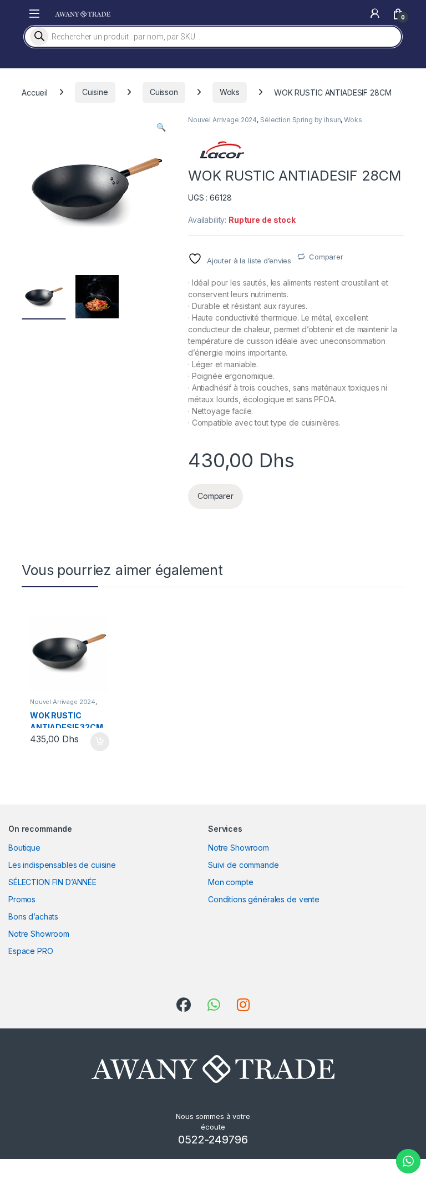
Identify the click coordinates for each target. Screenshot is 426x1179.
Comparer (326, 256)
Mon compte (230, 882)
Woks (230, 92)
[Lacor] (221, 150)
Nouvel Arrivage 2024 (222, 120)
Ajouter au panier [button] (96, 741)
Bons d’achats (33, 916)
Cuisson (164, 92)
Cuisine (95, 92)
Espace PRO (30, 951)
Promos (22, 899)
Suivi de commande (243, 865)
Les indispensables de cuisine (62, 865)
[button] (161, 127)
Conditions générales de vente (264, 899)
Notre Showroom (38, 933)
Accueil (35, 92)
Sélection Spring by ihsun (300, 120)
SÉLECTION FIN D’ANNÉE (52, 882)
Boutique (24, 847)
